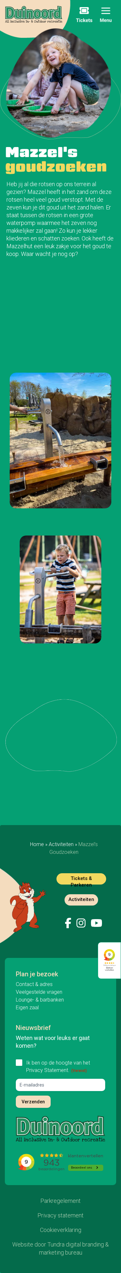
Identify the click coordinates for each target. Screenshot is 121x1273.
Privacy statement (60, 1215)
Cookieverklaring (60, 1229)
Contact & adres (34, 984)
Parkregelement (60, 1200)
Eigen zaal (27, 1007)
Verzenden (33, 1101)
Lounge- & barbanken (40, 1000)
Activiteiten (61, 844)
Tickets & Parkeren (81, 880)
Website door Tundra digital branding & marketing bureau (60, 1248)
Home (37, 844)
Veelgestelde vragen (39, 992)
